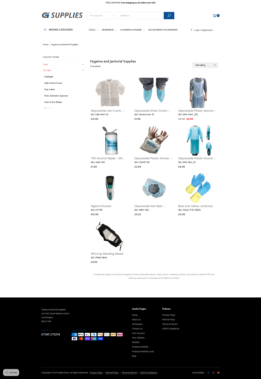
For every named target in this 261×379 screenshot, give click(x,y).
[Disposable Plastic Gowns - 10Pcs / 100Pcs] (197, 140)
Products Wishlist (140, 347)
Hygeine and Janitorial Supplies (64, 44)
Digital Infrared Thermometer (101, 206)
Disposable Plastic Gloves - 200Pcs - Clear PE (152, 158)
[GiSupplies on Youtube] (218, 373)
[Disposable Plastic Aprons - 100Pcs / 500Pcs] (197, 93)
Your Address (138, 338)
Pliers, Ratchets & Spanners (56, 95)
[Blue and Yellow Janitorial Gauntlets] (197, 188)
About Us (136, 319)
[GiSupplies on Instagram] (213, 373)
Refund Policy (168, 319)
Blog (134, 356)
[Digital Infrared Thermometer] (110, 188)
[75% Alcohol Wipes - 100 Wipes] (110, 140)
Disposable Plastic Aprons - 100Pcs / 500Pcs (197, 111)
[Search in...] (169, 15)
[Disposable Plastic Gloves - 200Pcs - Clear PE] (154, 140)
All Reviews (137, 324)
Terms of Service (169, 324)
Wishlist (135, 342)
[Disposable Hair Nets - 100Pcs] (154, 188)
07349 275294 (50, 334)
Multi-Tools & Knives (53, 83)
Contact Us (137, 328)
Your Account (138, 333)
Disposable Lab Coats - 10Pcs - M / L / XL (107, 111)
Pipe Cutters (49, 89)
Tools (45, 64)
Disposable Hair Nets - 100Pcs (149, 206)
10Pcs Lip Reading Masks (107, 254)
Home (45, 44)
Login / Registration (203, 30)
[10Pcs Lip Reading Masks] (110, 236)
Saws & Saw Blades (53, 102)
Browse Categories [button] (61, 29)
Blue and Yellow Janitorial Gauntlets (195, 206)
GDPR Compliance (170, 328)
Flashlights (48, 76)
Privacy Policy (168, 315)
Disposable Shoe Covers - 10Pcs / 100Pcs (151, 111)
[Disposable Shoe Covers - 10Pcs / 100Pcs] (154, 93)
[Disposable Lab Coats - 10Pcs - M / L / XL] (110, 93)
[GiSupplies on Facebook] (208, 373)
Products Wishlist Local (143, 351)
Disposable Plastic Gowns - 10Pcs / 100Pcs (196, 158)
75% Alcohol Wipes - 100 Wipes (106, 158)
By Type (47, 70)
